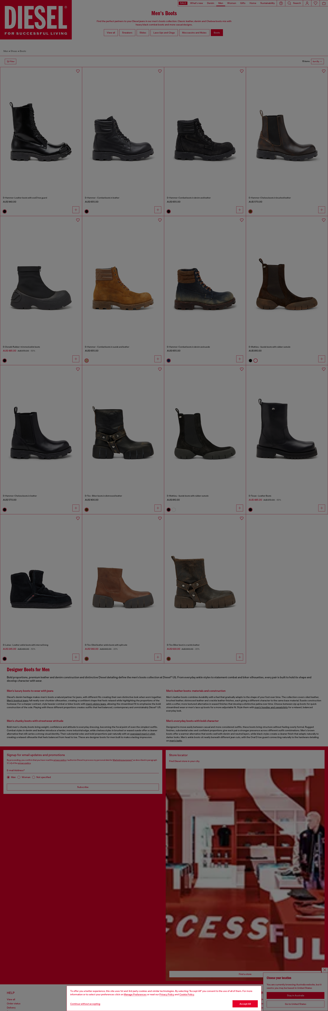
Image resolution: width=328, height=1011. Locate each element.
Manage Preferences (135, 994)
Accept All (245, 1003)
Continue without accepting (85, 1003)
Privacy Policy (166, 994)
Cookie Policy (186, 994)
